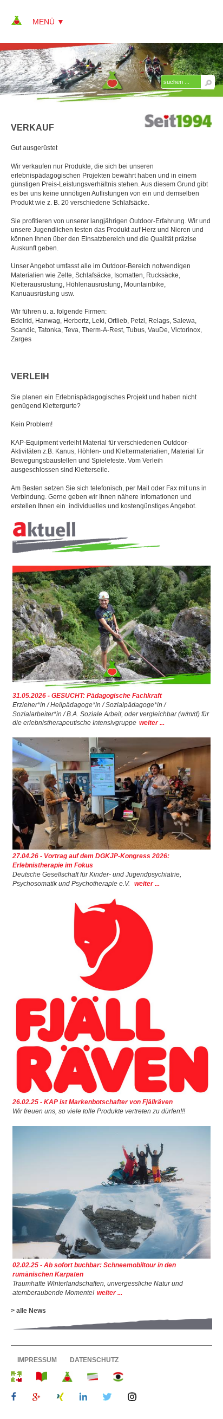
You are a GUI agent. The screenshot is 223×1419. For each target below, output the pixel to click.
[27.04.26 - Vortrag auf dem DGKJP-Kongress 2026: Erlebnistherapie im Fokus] (111, 847)
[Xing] (60, 1398)
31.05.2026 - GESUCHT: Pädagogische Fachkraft (87, 695)
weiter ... (152, 723)
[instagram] (132, 1398)
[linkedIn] (83, 1398)
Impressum (37, 1360)
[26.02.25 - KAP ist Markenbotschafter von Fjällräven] (111, 1093)
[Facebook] (13, 1398)
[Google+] (36, 1398)
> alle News (28, 1310)
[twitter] (107, 1398)
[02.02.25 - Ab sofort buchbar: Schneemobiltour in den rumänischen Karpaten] (111, 1256)
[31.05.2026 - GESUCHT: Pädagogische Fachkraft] (111, 686)
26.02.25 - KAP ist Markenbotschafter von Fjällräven (92, 1102)
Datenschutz (94, 1360)
